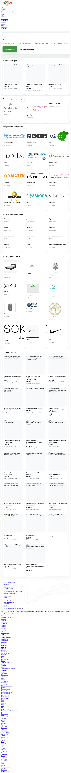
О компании (7, 600)
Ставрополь (4, 731)
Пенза (2, 706)
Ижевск (3, 656)
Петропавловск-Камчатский (9, 710)
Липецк (3, 679)
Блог (5, 597)
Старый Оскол (5, 732)
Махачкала (4, 682)
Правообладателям (9, 593)
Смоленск (4, 728)
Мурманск (4, 684)
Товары (9, 34)
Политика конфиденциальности (13, 608)
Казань (3, 661)
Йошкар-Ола (4, 659)
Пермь (3, 707)
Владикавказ (4, 640)
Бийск (2, 631)
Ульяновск (4, 751)
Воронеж (3, 648)
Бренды (6, 603)
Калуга (3, 664)
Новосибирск (5, 698)
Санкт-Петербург (6, 617)
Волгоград (4, 644)
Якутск (3, 768)
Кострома (3, 672)
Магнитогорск (5, 681)
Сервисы (6, 605)
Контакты (7, 587)
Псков (2, 715)
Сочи (2, 729)
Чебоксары (4, 757)
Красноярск (4, 675)
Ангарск (3, 619)
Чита (2, 762)
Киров (3, 667)
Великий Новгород (6, 637)
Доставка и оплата (9, 602)
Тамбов (3, 740)
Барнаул (3, 628)
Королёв (3, 670)
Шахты (3, 763)
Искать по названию (9, 49)
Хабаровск (4, 754)
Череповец (4, 760)
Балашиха (3, 626)
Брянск (3, 636)
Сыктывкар (4, 737)
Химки (3, 756)
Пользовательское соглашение (13, 591)
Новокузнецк (5, 695)
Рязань (3, 720)
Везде (3, 9)
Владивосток (4, 639)
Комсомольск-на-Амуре (8, 668)
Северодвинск (5, 726)
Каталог (3, 7)
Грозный (3, 650)
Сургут (3, 735)
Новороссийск (5, 696)
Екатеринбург (5, 653)
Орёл (2, 701)
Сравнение (7, 596)
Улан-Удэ (3, 749)
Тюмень (3, 748)
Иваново (3, 654)
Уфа (2, 753)
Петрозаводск (5, 709)
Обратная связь (8, 588)
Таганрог (3, 739)
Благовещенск (5, 633)
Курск (2, 678)
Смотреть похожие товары (27, 49)
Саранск (3, 723)
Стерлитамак (4, 734)
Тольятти (3, 743)
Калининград (5, 662)
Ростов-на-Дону (5, 717)
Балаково (3, 625)
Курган (3, 676)
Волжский (4, 645)
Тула (2, 746)
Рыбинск (3, 718)
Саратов (3, 724)
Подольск (3, 712)
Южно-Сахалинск (6, 767)
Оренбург (3, 703)
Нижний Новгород (6, 692)
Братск (3, 634)
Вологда (3, 647)
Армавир (3, 620)
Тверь (2, 742)
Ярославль (4, 770)
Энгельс (3, 765)
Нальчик (3, 687)
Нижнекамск (4, 690)
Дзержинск (4, 651)
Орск (2, 704)
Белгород (3, 629)
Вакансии (7, 606)
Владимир (4, 642)
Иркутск (3, 658)
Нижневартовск (5, 689)
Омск (2, 700)
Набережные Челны (6, 686)
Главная (4, 34)
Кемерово (3, 665)
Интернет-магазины (10, 582)
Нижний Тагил (5, 693)
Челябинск (4, 759)
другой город (5, 771)
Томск (2, 745)
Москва (3, 615)
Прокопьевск (4, 714)
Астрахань (4, 623)
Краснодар (4, 673)
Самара (3, 721)
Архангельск (4, 622)
